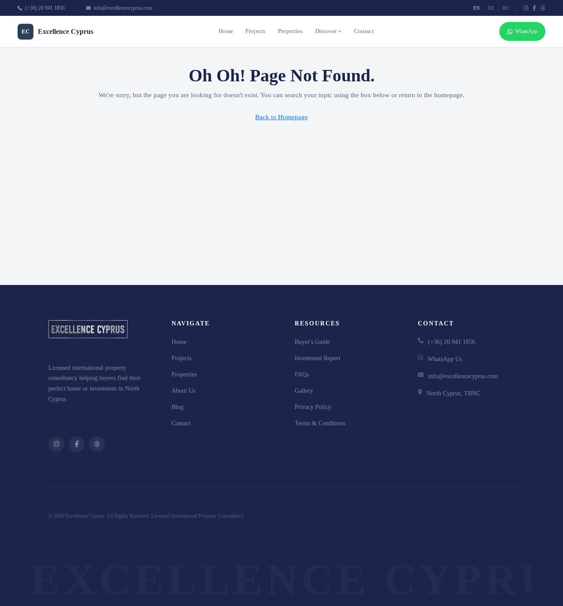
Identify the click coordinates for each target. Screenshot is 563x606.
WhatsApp (526, 31)
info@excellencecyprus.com (122, 8)
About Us (183, 390)
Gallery (304, 390)
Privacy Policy (313, 407)
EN (476, 8)
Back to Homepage (281, 116)
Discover (325, 31)
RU (505, 8)
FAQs (302, 374)
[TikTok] (543, 8)
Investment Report (317, 358)
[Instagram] (525, 8)
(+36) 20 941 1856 (44, 8)
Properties (290, 31)
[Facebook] (534, 8)
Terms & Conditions (320, 423)
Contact (364, 31)
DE (491, 8)
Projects (255, 31)
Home (226, 31)
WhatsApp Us (445, 359)
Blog (177, 407)
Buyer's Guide (312, 342)
